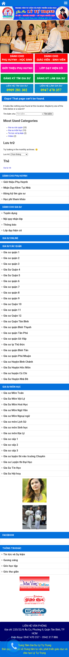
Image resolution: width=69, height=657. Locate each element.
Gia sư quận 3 (11, 263)
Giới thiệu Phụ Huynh (15, 181)
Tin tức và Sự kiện (16, 133)
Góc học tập (10, 565)
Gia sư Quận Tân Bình (16, 321)
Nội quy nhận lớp (13, 218)
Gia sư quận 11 (12, 309)
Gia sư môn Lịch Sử (14, 421)
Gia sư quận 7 (11, 286)
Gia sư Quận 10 (12, 304)
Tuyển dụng (10, 213)
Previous (4, 36)
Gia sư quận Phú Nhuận (17, 356)
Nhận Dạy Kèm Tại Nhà (16, 187)
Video (10, 136)
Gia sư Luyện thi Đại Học (17, 462)
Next (65, 36)
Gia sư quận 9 (11, 298)
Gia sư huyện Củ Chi (15, 373)
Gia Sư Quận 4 (11, 269)
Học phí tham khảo (14, 199)
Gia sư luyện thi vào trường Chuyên (24, 456)
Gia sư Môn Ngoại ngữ (16, 416)
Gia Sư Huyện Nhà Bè (15, 379)
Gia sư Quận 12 (12, 315)
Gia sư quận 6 (11, 281)
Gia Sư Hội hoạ (12, 473)
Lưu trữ (6, 154)
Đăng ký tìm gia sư (14, 193)
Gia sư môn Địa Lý (14, 433)
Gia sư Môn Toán (13, 392)
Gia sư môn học (15, 130)
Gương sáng (10, 560)
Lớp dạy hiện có (12, 230)
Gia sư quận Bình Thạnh (17, 327)
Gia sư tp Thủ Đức (14, 344)
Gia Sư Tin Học (12, 467)
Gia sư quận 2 (11, 258)
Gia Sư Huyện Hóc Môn (16, 367)
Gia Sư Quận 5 (11, 275)
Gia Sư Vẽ (7, 168)
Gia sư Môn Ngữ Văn (15, 410)
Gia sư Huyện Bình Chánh (18, 361)
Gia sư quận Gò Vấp (14, 338)
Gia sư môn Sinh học (15, 427)
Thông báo (9, 224)
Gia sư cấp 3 (10, 450)
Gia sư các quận (15, 127)
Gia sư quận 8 (11, 292)
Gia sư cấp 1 (10, 439)
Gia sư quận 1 (11, 252)
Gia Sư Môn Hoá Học (15, 404)
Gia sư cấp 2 (10, 444)
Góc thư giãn (11, 571)
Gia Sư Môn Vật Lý (14, 398)
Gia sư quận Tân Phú (15, 332)
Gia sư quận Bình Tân (15, 350)
